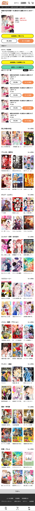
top (2, 7)
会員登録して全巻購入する (17, 62)
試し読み (9, 41)
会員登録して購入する (17, 36)
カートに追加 (26, 41)
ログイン (16, 3)
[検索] (29, 3)
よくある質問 (10, 498)
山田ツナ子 (22, 18)
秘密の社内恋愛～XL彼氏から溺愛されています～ (22, 7)
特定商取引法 (25, 498)
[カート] (33, 3)
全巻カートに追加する (17, 67)
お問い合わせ (17, 501)
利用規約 (17, 498)
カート (17, 509)
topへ (17, 491)
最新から (31, 70)
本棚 (29, 509)
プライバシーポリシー (6, 501)
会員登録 (23, 3)
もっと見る (31, 128)
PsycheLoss (23, 20)
